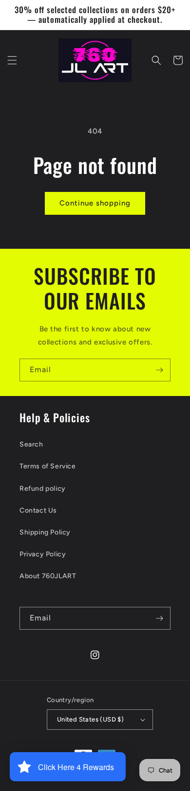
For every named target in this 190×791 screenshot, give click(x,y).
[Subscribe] (159, 370)
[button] (12, 60)
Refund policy (42, 488)
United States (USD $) (90, 719)
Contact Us (38, 510)
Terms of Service (47, 466)
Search (31, 444)
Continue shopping (95, 203)
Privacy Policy (42, 554)
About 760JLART (47, 576)
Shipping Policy (45, 532)
